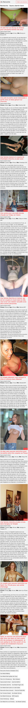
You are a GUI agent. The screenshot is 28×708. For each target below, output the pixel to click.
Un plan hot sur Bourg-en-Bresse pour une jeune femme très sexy (12, 28)
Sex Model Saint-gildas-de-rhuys (8, 676)
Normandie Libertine (5, 684)
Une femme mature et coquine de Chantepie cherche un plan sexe (12, 158)
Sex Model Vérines (17, 693)
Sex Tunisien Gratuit (5, 693)
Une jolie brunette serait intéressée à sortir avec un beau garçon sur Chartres (13, 99)
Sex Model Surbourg (5, 696)
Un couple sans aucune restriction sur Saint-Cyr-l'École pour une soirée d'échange (13, 585)
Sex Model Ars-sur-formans (7, 701)
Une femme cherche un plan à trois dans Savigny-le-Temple (12, 523)
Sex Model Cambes (21, 701)
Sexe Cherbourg (4, 698)
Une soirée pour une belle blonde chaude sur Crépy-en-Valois (12, 214)
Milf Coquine (15, 696)
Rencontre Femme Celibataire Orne (9, 670)
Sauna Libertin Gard (5, 682)
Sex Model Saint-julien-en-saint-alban (10, 687)
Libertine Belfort (16, 682)
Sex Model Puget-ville (17, 684)
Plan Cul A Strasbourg (6, 679)
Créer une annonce (22, 2)
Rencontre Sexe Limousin (6, 690)
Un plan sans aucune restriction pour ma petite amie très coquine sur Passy (14, 452)
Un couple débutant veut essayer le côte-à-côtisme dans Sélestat (13, 378)
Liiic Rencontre (5, 2)
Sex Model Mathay (5, 673)
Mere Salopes (16, 679)
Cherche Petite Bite (20, 690)
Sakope (12, 698)
